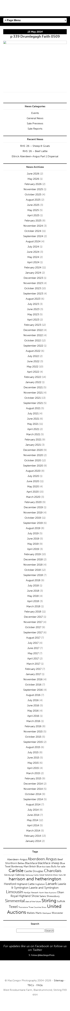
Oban (60, 892)
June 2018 (33, 590)
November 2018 (33, 564)
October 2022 (32, 340)
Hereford (10, 884)
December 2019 (33, 507)
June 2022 (33, 361)
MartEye (27, 892)
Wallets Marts (34, 912)
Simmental (15, 900)
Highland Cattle (26, 884)
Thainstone (23, 907)
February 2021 (33, 439)
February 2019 (32, 554)
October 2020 (32, 460)
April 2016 (33, 715)
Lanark (51, 883)
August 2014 (33, 804)
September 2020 (33, 465)
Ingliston (40, 884)
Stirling (49, 900)
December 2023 (33, 277)
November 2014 (33, 788)
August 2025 (33, 199)
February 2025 (33, 220)
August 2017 (33, 637)
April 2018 (33, 601)
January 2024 (33, 272)
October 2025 (33, 194)
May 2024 (33, 257)
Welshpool (46, 913)
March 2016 (33, 721)
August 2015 (33, 747)
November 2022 (33, 335)
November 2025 (33, 189)
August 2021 (33, 408)
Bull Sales (46, 867)
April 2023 (33, 319)
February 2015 (33, 778)
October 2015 (33, 736)
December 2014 (33, 783)
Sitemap (58, 980)
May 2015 (33, 762)
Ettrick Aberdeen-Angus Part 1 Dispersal (35, 156)
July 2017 (33, 642)
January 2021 (33, 444)
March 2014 (33, 830)
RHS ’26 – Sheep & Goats (35, 145)
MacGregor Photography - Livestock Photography (35, 971)
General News (35, 118)
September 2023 (33, 293)
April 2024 (33, 262)
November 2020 (33, 455)
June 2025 (33, 204)
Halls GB (62, 875)
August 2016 (33, 695)
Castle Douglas (33, 871)
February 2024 (32, 267)
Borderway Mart (20, 866)
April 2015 (33, 768)
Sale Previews (35, 123)
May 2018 (33, 595)
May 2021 (32, 423)
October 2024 (32, 231)
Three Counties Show (37, 907)
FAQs (39, 985)
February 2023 (32, 324)
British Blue (35, 866)
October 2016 (33, 684)
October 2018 (32, 569)
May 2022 (32, 366)
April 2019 (33, 549)
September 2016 (33, 689)
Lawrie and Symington (44, 887)
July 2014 (33, 809)
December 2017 (33, 616)
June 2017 (33, 648)
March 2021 (33, 434)
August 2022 (33, 350)
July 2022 (33, 356)
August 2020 (33, 470)
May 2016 (33, 710)
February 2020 (33, 502)
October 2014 (33, 794)
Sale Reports (35, 128)
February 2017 (33, 668)
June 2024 (33, 251)
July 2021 (33, 413)
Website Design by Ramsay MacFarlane (35, 1004)
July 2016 (33, 700)
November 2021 (33, 392)
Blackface (31, 863)
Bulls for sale (58, 866)
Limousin (14, 891)
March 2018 (33, 606)
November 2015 (33, 731)
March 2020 (33, 496)
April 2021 (33, 429)
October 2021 (32, 397)
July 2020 (33, 476)
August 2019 (33, 528)
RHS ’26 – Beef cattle (35, 151)
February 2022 (32, 376)
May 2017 (33, 653)
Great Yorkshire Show (48, 875)
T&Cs (31, 985)
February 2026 (33, 184)
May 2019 (33, 543)
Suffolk (61, 901)
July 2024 (33, 246)
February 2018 (32, 611)
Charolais (52, 870)
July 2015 (33, 752)
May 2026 (33, 178)
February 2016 (33, 726)
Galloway (20, 874)
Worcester (57, 912)
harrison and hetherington (35, 878)
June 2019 (33, 538)
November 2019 (33, 512)
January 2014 (33, 841)
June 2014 (33, 814)
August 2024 (33, 241)
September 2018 (33, 575)
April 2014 (33, 825)
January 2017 (33, 674)
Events (35, 113)
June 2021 (33, 418)
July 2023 (33, 303)
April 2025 (33, 215)
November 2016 (33, 679)
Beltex (21, 863)
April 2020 (33, 491)
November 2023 (33, 283)
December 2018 (33, 559)
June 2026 (33, 173)
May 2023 (33, 314)
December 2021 (33, 387)
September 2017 (33, 632)
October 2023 (32, 288)
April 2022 (33, 371)
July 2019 (33, 533)
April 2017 (33, 658)
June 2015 (33, 757)
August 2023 (33, 298)
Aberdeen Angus (42, 859)
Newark (34, 892)
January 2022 (33, 382)
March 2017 (33, 663)
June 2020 (33, 481)
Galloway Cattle (32, 875)
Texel (13, 906)
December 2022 (33, 330)
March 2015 (33, 773)
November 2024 (33, 225)
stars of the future (33, 901)
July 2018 (33, 585)
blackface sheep (48, 863)
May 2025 (33, 210)
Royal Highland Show (25, 896)
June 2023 (33, 309)
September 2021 (33, 403)
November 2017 (33, 622)
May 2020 (33, 486)
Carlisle (16, 870)
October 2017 (33, 627)
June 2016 (33, 705)
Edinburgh (9, 875)
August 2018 (33, 580)
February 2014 (32, 835)
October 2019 (33, 517)
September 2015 (33, 741)
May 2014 (32, 820)
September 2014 (33, 799)
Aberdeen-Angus (17, 859)
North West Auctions (47, 892)
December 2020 (33, 449)
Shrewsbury (53, 896)
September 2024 (33, 236)
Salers (43, 896)
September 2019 (33, 522)
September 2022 (33, 345)
